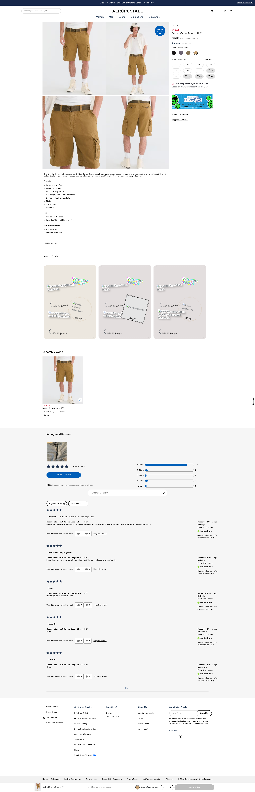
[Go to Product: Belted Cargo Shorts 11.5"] (62, 416)
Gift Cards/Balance (54, 723)
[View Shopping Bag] (231, 11)
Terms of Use (91, 779)
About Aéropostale (146, 713)
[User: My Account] (212, 11)
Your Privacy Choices (83, 755)
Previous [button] (70, 3)
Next (127, 688)
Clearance (154, 17)
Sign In (186, 106)
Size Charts (79, 740)
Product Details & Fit (180, 115)
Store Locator (52, 707)
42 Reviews (186, 43)
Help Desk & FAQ (81, 713)
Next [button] (184, 3)
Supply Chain (143, 724)
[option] (62, 387)
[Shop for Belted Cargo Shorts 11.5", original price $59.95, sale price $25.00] (82, 281)
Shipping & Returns (180, 120)
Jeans (122, 17)
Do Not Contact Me (72, 779)
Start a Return (51, 718)
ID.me (76, 750)
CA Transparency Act (152, 779)
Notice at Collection (51, 779)
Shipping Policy (80, 724)
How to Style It (160, 30)
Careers (141, 719)
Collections (137, 17)
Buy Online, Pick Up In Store (86, 729)
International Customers (84, 745)
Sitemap (169, 779)
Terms (191, 723)
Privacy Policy (202, 723)
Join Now (199, 106)
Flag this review (100, 534)
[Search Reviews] (163, 493)
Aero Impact (143, 729)
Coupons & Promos (82, 734)
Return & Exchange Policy (85, 719)
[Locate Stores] (224, 11)
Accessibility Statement (112, 779)
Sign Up (204, 713)
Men (151, 3)
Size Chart (208, 59)
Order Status (51, 712)
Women (142, 3)
